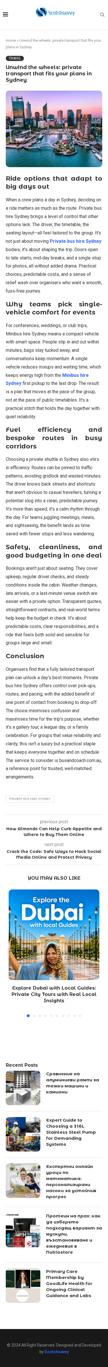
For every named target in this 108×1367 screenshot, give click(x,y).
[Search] (102, 15)
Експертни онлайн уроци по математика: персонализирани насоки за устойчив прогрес (71, 1181)
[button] (13, 953)
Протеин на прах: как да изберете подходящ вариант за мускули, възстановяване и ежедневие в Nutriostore (74, 1234)
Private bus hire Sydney (30, 799)
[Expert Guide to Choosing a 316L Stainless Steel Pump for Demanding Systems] (23, 1134)
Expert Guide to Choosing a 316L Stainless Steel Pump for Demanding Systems (71, 1132)
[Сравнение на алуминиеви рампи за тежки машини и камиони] (23, 1088)
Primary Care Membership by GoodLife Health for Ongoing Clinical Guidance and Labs (69, 1283)
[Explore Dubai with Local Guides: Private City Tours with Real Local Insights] (54, 934)
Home (11, 40)
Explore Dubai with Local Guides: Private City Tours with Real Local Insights (54, 994)
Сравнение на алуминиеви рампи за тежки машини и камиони (72, 1083)
